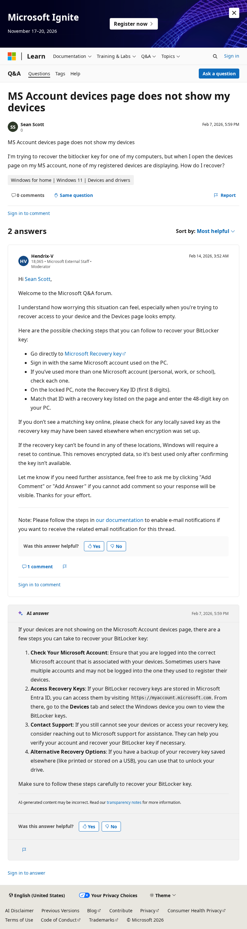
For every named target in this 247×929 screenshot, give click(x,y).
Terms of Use (19, 920)
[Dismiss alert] (234, 13)
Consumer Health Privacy (195, 910)
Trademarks (101, 920)
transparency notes (124, 802)
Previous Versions (60, 910)
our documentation (119, 520)
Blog (92, 910)
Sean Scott (32, 124)
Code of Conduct (59, 920)
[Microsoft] (12, 56)
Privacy (147, 910)
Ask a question (219, 73)
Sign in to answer (26, 873)
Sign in (231, 56)
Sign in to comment (29, 213)
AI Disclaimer (19, 910)
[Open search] (215, 56)
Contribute (121, 910)
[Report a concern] (64, 567)
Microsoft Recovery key (93, 353)
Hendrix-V (42, 256)
